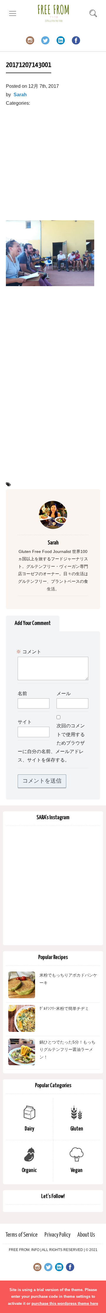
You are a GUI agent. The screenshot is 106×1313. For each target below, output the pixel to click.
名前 (22, 694)
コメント (29, 652)
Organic (29, 1170)
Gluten (76, 1129)
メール (64, 694)
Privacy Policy (57, 1235)
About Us (86, 1235)
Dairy (29, 1129)
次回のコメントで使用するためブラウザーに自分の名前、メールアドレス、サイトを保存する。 (51, 743)
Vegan (76, 1170)
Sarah (20, 94)
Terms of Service (21, 1235)
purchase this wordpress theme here (65, 1303)
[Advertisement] (53, 160)
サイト (25, 722)
